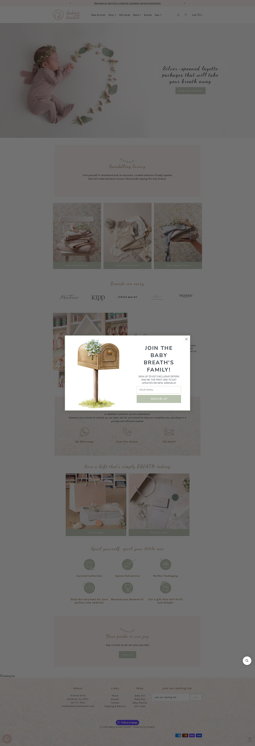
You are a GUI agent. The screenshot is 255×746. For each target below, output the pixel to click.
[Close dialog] (186, 339)
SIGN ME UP (159, 399)
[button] (247, 660)
